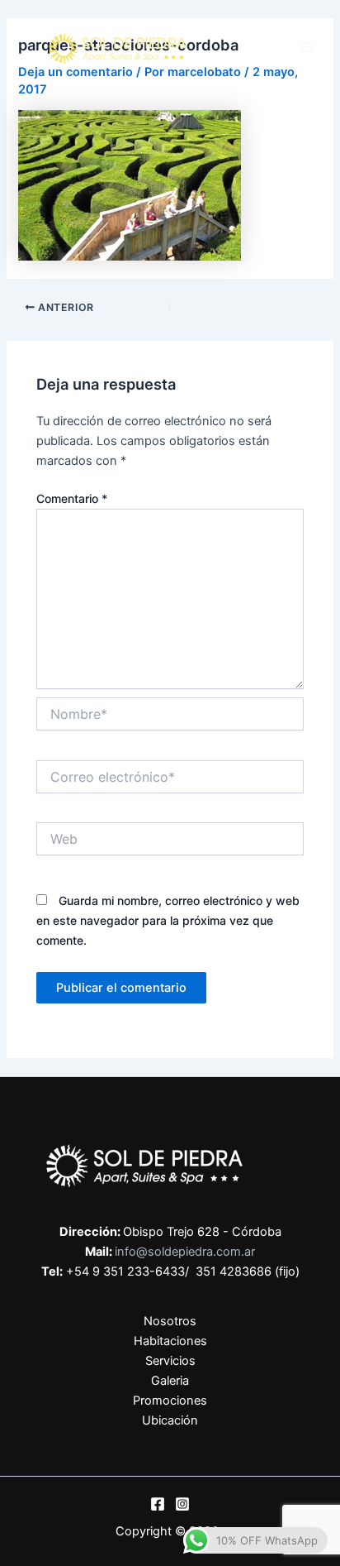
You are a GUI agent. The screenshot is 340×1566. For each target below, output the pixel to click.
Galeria (170, 1380)
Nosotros (170, 1321)
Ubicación (170, 1420)
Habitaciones (170, 1341)
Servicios (170, 1360)
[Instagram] (182, 1504)
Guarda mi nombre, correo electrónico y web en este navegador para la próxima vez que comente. (168, 920)
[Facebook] (157, 1504)
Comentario (71, 498)
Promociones (170, 1400)
